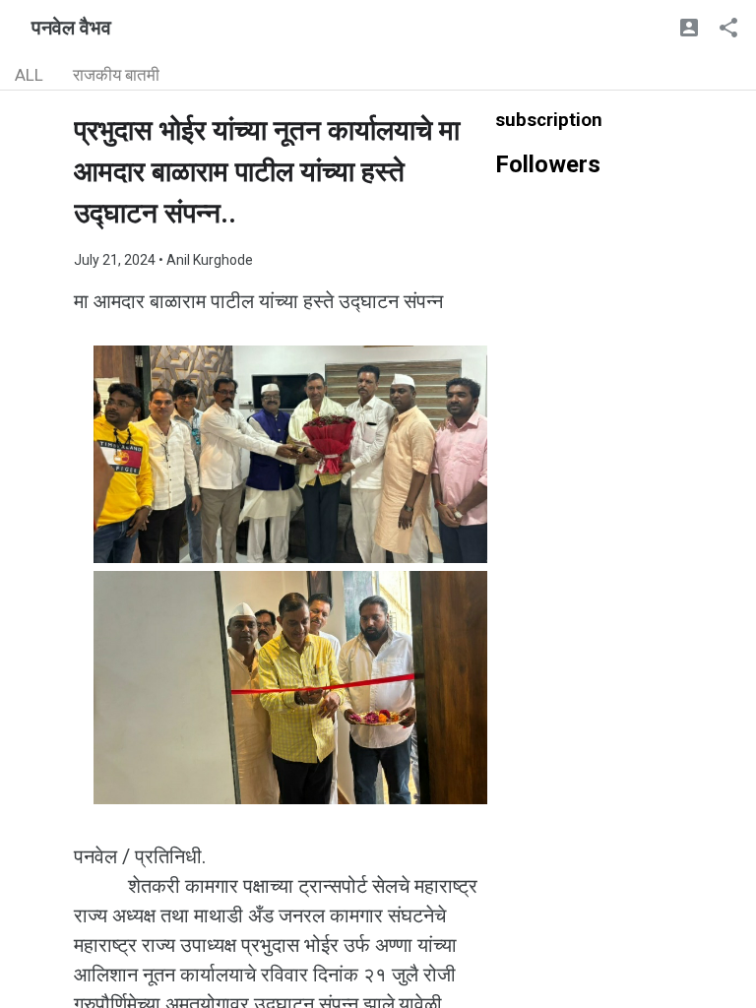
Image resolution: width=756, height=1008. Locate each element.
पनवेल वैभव (71, 27)
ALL (29, 75)
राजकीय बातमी (116, 75)
